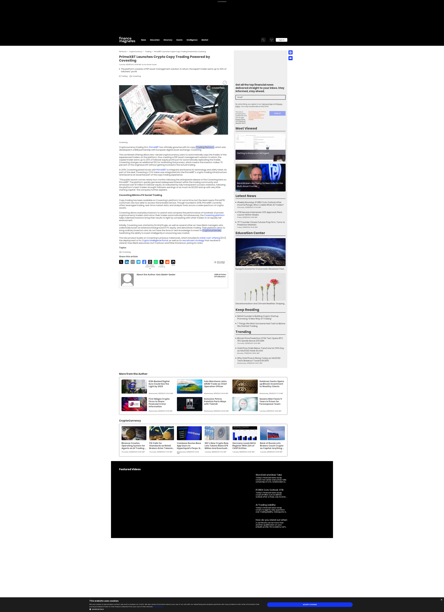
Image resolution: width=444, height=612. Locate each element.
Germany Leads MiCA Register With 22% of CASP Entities (244, 446)
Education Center (250, 233)
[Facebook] (144, 262)
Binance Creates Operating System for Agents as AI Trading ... (134, 446)
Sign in (281, 40)
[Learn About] (150, 264)
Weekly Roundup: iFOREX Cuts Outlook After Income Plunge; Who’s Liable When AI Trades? (260, 203)
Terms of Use (267, 104)
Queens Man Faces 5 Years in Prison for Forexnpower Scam (270, 401)
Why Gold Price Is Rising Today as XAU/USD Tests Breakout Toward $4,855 (259, 359)
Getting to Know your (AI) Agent (253, 153)
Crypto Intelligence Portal (155, 240)
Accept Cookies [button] (310, 605)
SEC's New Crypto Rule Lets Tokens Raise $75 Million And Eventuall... (216, 446)
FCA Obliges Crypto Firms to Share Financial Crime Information (159, 402)
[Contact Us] (290, 58)
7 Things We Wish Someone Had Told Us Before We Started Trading (261, 324)
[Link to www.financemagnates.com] (261, 147)
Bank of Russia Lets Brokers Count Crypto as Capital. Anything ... (272, 446)
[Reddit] (167, 262)
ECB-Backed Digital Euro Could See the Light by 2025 (159, 384)
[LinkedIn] (127, 262)
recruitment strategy (193, 240)
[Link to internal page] (127, 280)
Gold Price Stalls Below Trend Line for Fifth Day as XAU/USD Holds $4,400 (260, 349)
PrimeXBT (154, 147)
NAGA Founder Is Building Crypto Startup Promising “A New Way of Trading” (258, 317)
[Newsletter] (290, 52)
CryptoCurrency (135, 51)
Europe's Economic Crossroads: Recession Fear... (260, 268)
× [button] (441, 600)
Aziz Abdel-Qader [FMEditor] (150, 65)
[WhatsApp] (156, 262)
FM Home (122, 51)
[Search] (263, 40)
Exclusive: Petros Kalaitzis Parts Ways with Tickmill (215, 401)
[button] (175, 609)
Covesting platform (214, 215)
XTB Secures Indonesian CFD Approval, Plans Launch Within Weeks (259, 213)
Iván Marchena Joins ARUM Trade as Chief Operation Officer (215, 384)
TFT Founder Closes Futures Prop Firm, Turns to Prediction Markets (261, 223)
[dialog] (222, 604)
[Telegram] (138, 262)
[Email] (133, 262)
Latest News (246, 196)
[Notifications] (271, 40)
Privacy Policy (240, 119)
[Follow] (162, 264)
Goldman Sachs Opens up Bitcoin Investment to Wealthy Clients (271, 384)
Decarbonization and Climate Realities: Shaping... (260, 303)
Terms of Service (241, 122)
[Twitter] (121, 262)
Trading (148, 51)
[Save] (173, 263)
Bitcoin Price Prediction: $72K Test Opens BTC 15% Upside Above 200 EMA (260, 339)
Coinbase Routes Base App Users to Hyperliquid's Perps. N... (189, 446)
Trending (243, 332)
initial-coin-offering (210, 237)
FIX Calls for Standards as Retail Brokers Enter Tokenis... (161, 446)
